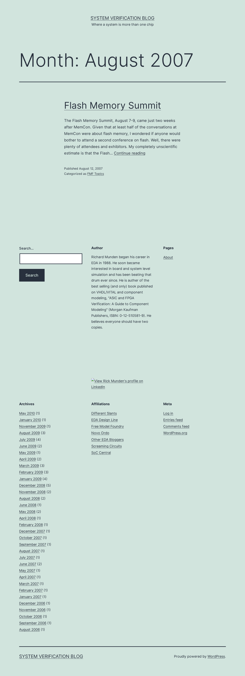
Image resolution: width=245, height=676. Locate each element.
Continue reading (129, 153)
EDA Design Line (104, 420)
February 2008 (31, 525)
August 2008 (29, 498)
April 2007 (27, 577)
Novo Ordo (100, 433)
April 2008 (27, 518)
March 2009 (29, 466)
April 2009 (27, 459)
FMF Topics (95, 174)
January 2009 (30, 479)
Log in (168, 413)
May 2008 (27, 512)
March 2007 (29, 584)
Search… (26, 248)
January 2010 (30, 420)
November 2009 (32, 426)
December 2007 (32, 531)
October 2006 (30, 616)
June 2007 (27, 564)
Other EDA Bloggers (107, 440)
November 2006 (32, 610)
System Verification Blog (122, 18)
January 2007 (30, 597)
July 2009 (27, 440)
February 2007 (31, 590)
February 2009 (31, 472)
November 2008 (32, 492)
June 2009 (27, 446)
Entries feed (173, 420)
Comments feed (176, 426)
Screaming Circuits (106, 446)
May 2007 (27, 570)
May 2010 (27, 413)
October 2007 (30, 538)
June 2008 (27, 505)
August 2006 (29, 630)
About (168, 257)
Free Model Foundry (107, 426)
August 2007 (29, 551)
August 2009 (29, 433)
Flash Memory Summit (112, 105)
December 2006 (32, 603)
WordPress (216, 656)
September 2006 (32, 623)
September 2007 (32, 544)
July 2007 (27, 557)
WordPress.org (175, 433)
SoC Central (101, 453)
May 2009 (27, 453)
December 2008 (32, 485)
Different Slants (104, 413)
